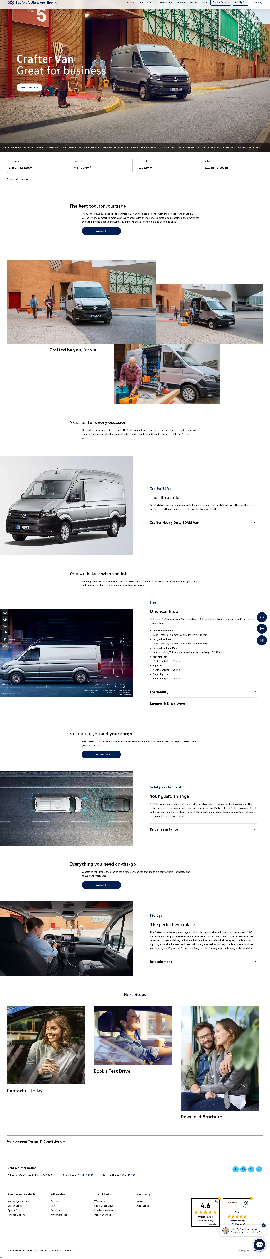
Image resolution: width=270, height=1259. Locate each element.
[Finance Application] (5, 619)
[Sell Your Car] (5, 640)
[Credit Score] (5, 612)
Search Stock (15, 1205)
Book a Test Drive (101, 231)
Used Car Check (102, 1214)
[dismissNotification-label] (264, 1225)
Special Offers (15, 1210)
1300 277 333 (127, 1175)
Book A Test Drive (29, 87)
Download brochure (17, 179)
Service (55, 1201)
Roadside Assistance (105, 1210)
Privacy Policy (57, 1250)
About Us (142, 1201)
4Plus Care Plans (60, 1214)
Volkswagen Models (18, 1201)
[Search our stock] (5, 626)
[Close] (5, 647)
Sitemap (68, 1250)
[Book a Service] (5, 633)
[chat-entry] (259, 1244)
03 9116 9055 (85, 1175)
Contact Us (143, 1205)
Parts (54, 1205)
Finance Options (16, 1214)
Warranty (99, 1201)
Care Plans (56, 1210)
